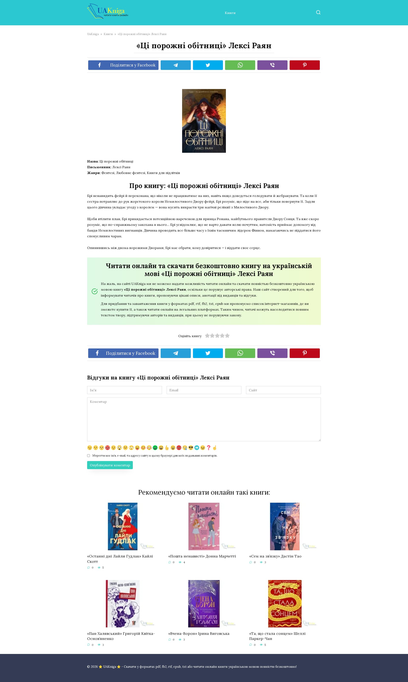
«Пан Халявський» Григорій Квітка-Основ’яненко (121, 636)
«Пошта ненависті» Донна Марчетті (202, 556)
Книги (230, 13)
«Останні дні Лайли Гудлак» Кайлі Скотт (120, 559)
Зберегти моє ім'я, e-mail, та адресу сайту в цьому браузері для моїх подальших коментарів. (154, 455)
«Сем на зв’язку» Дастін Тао (275, 556)
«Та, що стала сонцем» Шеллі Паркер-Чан (277, 636)
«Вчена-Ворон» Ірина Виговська (199, 633)
